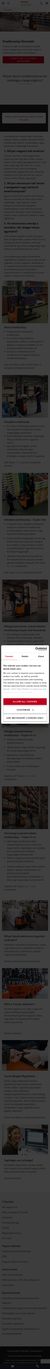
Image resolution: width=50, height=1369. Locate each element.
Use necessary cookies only (25, 718)
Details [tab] (25, 656)
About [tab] (41, 656)
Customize (23, 710)
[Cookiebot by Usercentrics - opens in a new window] (35, 649)
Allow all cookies (25, 701)
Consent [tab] (9, 656)
